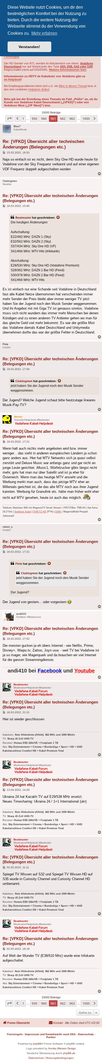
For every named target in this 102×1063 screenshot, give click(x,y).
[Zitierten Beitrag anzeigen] (58, 217)
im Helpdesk (12, 79)
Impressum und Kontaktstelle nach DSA (50, 1034)
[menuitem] (56, 1023)
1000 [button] (86, 118)
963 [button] (72, 118)
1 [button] (23, 118)
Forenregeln (11, 56)
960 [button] (44, 118)
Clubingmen (23, 381)
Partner (51, 1037)
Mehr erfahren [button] (44, 33)
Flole (18, 563)
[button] (9, 118)
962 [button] (62, 118)
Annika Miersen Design (62, 1048)
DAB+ (58, 511)
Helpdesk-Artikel (38, 89)
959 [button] (34, 118)
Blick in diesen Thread (73, 86)
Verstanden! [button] (29, 47)
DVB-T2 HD (39, 511)
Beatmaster (23, 217)
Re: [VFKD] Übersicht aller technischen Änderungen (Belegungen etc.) (43, 144)
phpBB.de (69, 1053)
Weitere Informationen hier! (68, 69)
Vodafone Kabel (22, 511)
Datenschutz (86, 1034)
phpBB (37, 1043)
